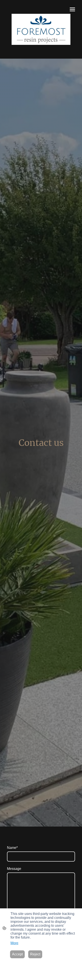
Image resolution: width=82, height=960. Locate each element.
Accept (17, 954)
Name (12, 848)
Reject (35, 954)
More (14, 943)
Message (14, 869)
